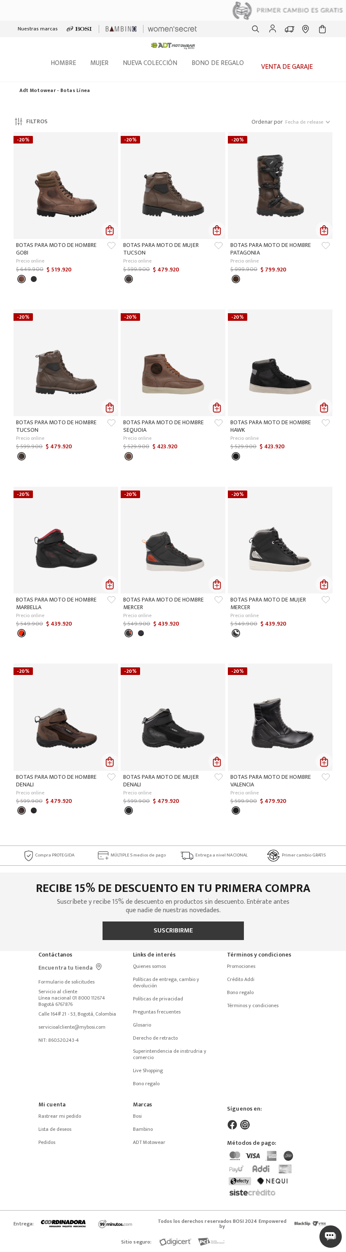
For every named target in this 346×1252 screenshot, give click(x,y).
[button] (256, 29)
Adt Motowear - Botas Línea (54, 91)
